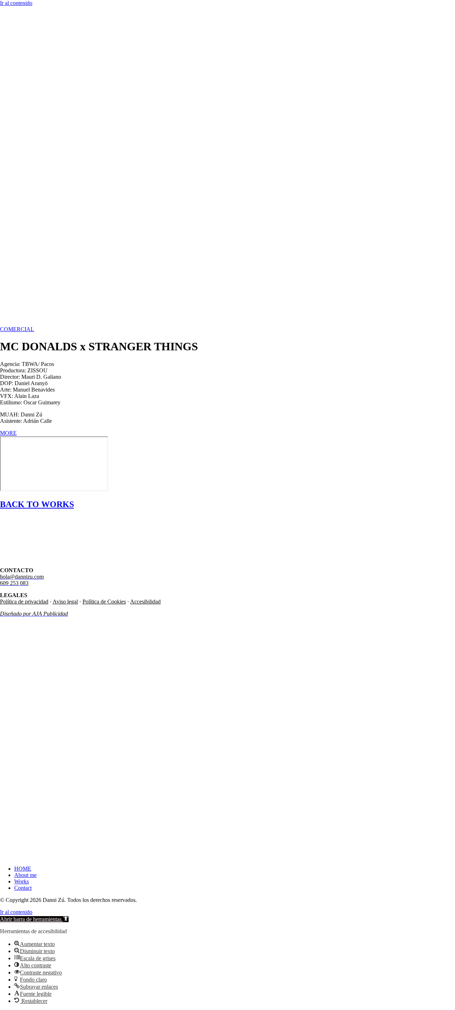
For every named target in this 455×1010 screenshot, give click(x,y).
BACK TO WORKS (37, 504)
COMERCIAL (17, 329)
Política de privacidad (24, 602)
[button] (34, 919)
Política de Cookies (104, 602)
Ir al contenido (16, 3)
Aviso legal (65, 602)
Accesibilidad (145, 602)
